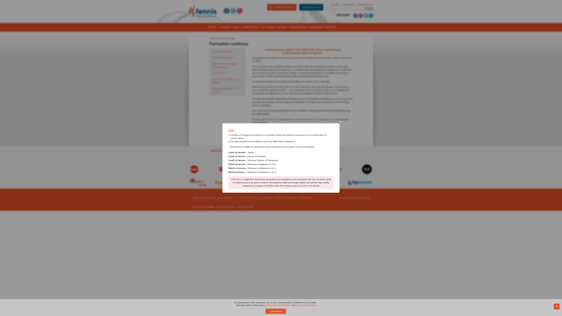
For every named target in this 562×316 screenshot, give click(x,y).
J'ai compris (276, 311)
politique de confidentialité (278, 305)
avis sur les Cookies (306, 305)
